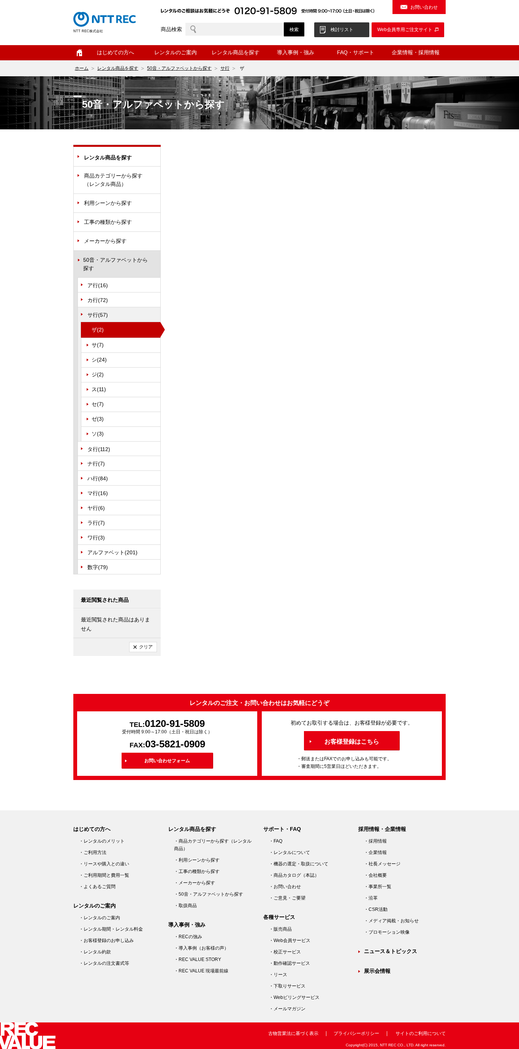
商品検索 (171, 29)
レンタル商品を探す (117, 68)
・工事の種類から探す (197, 871)
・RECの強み (188, 936)
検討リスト (342, 29)
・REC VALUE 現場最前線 (201, 971)
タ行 (98, 449)
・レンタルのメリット (102, 841)
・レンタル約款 (95, 952)
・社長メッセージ (382, 864)
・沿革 (371, 898)
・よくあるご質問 (97, 886)
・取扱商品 (185, 905)
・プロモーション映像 (387, 932)
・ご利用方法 (92, 852)
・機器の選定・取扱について (298, 864)
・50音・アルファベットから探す (208, 894)
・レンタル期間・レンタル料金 (111, 929)
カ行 (97, 300)
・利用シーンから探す (197, 860)
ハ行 (97, 478)
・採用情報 (375, 841)
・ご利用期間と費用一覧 (104, 875)
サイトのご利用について (421, 1033)
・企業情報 (375, 852)
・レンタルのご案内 (99, 917)
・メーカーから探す (194, 882)
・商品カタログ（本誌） (294, 875)
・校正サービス (285, 952)
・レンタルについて (289, 852)
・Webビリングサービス (294, 997)
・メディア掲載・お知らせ (391, 920)
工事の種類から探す (108, 222)
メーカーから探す (105, 241)
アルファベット (112, 552)
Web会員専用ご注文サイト (404, 29)
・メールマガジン (287, 1008)
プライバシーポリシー (356, 1033)
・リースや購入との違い (104, 864)
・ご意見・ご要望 (287, 898)
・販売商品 (280, 929)
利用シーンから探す (108, 203)
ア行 (97, 285)
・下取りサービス (287, 986)
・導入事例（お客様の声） (201, 948)
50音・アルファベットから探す (179, 68)
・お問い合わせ (285, 886)
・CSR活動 (376, 909)
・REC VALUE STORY (197, 959)
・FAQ (275, 841)
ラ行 (96, 523)
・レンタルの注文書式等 (104, 963)
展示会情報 (377, 971)
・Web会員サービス (289, 940)
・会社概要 (375, 875)
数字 (97, 567)
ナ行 (96, 464)
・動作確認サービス (289, 963)
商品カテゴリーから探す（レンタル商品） (113, 180)
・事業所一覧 (377, 886)
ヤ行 (96, 508)
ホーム (79, 52)
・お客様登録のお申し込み (106, 940)
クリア (146, 647)
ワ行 (96, 538)
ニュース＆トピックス (390, 951)
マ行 (97, 493)
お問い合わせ (424, 7)
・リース (278, 974)
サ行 (224, 68)
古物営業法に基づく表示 (293, 1033)
